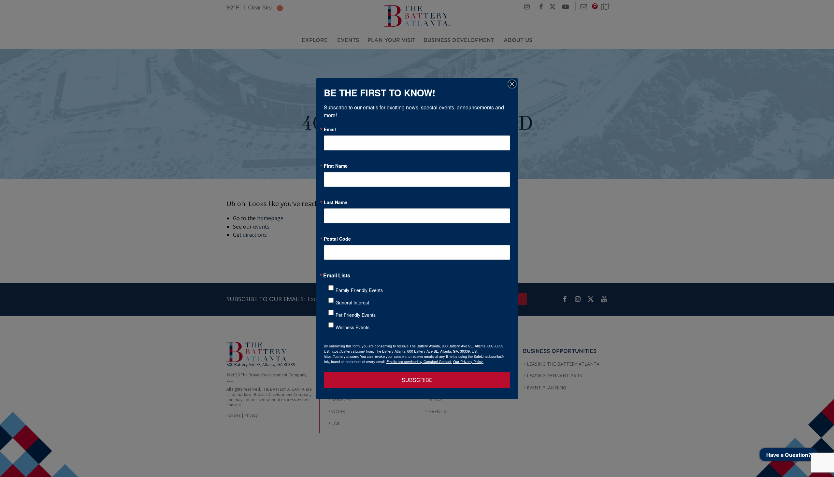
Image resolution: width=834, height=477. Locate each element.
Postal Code (337, 238)
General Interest (352, 302)
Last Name (335, 202)
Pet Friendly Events (356, 315)
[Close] (512, 84)
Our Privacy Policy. (468, 361)
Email (330, 129)
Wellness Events (352, 327)
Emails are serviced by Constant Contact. (419, 361)
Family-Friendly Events (359, 290)
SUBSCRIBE (417, 380)
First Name (336, 165)
